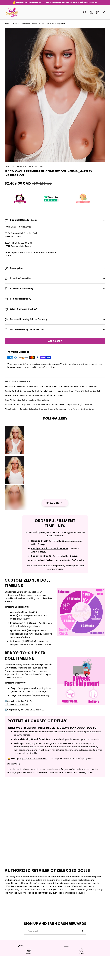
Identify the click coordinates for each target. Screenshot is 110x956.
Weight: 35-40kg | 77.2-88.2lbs (80, 404)
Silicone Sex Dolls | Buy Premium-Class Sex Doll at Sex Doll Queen (34, 404)
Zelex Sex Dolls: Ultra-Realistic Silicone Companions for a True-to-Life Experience (57, 409)
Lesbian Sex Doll (92, 391)
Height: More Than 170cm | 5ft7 (70, 391)
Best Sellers (13, 39)
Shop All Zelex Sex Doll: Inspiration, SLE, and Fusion (27, 400)
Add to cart (55, 341)
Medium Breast (12, 395)
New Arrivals (14, 60)
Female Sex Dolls (48, 391)
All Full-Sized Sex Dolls (15, 386)
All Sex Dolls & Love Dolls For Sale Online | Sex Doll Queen (52, 386)
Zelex (7, 166)
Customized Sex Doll (29, 391)
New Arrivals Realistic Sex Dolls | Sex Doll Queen (41, 395)
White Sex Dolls (11, 409)
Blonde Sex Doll (12, 391)
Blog (9, 111)
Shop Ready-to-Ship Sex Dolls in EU (25, 709)
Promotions (13, 19)
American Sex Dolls (88, 386)
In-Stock (12, 29)
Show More (53, 503)
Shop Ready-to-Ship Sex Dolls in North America (19, 703)
